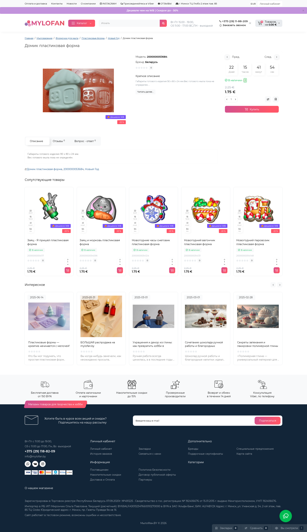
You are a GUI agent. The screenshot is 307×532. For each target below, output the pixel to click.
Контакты (57, 3)
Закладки (145, 448)
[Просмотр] (41, 234)
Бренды (193, 448)
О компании (88, 3)
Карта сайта (244, 453)
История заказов (101, 453)
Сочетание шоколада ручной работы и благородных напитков (204, 346)
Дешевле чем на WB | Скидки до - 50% (152, 10)
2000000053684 (73, 169)
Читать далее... (145, 91)
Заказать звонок (234, 25)
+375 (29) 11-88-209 (234, 21)
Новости (72, 3)
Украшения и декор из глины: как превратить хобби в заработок (152, 346)
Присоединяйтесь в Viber (138, 3)
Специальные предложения (255, 448)
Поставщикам (99, 469)
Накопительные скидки (105, 474)
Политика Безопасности (155, 469)
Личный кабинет (270, 3)
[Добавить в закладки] (57, 234)
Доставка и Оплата (102, 479)
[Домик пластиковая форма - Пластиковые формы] (78, 90)
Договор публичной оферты (157, 474)
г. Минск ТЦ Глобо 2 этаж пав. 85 (197, 3)
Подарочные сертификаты (205, 453)
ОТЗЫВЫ (166, 3)
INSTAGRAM (109, 3)
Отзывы (59, 141)
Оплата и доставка (36, 3)
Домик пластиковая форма (44, 169)
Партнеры (145, 479)
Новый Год (92, 169)
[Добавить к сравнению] (49, 234)
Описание (36, 141)
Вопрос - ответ (85, 141)
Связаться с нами (150, 453)
